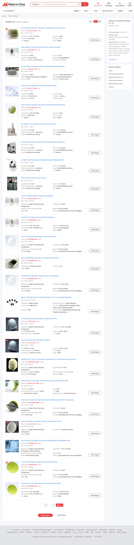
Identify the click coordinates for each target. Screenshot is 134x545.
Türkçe (104, 532)
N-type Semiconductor (115, 77)
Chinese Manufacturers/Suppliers (42, 530)
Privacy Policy (98, 537)
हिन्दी (92, 532)
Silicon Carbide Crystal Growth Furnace (33, 178)
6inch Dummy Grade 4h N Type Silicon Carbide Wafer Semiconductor (43, 28)
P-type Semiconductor (115, 80)
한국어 (81, 532)
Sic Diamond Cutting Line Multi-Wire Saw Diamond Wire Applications (43, 142)
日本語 (87, 532)
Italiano (53, 532)
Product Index (103, 530)
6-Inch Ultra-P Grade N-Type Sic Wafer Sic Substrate (37, 217)
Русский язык (45, 532)
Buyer (86, 11)
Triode (110, 71)
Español (21, 532)
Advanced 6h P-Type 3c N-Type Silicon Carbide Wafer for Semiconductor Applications (48, 359)
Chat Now (62, 515)
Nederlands (67, 532)
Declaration (88, 537)
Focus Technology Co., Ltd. (53, 537)
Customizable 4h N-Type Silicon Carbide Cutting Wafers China (41, 421)
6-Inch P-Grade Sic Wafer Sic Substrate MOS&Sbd (37, 196)
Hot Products (15, 530)
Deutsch (60, 532)
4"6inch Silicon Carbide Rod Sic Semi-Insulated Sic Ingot (39, 86)
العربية (75, 532)
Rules (130, 11)
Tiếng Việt (112, 532)
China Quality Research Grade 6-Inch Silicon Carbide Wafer (40, 258)
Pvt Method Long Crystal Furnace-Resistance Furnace (38, 124)
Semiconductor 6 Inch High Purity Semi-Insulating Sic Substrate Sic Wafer (44, 381)
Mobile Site (112, 530)
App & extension (107, 11)
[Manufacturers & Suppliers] (13, 4)
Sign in (130, 6)
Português (29, 532)
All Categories (9, 11)
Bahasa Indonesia (122, 532)
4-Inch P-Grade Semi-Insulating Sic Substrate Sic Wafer (38, 236)
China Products (26, 530)
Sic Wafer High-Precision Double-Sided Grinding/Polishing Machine (42, 160)
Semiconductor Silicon (115, 84)
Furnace (111, 87)
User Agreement (78, 537)
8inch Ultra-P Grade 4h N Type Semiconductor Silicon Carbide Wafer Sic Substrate (47, 400)
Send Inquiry (95, 40)
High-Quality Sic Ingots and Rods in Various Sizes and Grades (41, 47)
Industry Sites (80, 530)
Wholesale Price (69, 530)
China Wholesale (58, 530)
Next (59, 505)
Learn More (113, 60)
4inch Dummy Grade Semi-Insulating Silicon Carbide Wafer (40, 276)
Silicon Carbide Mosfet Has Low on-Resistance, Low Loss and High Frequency (46, 297)
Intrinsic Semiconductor (116, 74)
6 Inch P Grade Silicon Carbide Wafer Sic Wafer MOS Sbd (39, 462)
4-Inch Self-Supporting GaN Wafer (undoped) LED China (39, 319)
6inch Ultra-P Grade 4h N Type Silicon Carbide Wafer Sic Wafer (41, 483)
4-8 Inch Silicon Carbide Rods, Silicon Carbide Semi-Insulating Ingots (43, 66)
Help (95, 11)
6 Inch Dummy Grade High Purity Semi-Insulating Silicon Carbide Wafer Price (45, 440)
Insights (120, 530)
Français (36, 532)
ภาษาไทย (98, 532)
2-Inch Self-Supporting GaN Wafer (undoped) (35, 340)
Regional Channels (91, 530)
